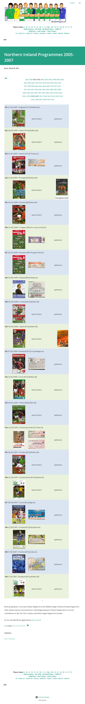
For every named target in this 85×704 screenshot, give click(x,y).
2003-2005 (26, 96)
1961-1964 (34, 86)
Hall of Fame (29, 29)
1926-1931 (35, 83)
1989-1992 (26, 93)
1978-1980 (34, 89)
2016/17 (58, 29)
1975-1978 (27, 89)
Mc (48, 27)
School (60, 33)
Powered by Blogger (43, 697)
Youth (55, 33)
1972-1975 (57, 86)
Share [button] (6, 626)
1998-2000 (49, 93)
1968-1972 (50, 86)
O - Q (59, 27)
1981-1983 (42, 89)
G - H (39, 27)
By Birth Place (48, 29)
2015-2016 (34, 99)
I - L (44, 27)
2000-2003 (58, 93)
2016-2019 (42, 99)
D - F (33, 27)
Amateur (43, 33)
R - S (64, 27)
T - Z (70, 27)
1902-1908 (52, 79)
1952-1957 (57, 83)
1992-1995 (34, 93)
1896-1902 (44, 79)
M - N (53, 27)
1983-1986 (49, 89)
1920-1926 (27, 83)
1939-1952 (50, 83)
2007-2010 (43, 96)
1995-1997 (41, 93)
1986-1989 (57, 89)
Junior (49, 33)
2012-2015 (59, 96)
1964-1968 (42, 86)
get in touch (36, 620)
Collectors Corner (19, 626)
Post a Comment (9, 639)
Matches (32, 31)
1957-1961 (27, 86)
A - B (25, 27)
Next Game (51, 31)
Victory (36, 33)
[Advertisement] (42, 656)
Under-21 (21, 33)
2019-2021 (50, 99)
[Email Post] (28, 626)
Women (66, 33)
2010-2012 (51, 96)
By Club (38, 29)
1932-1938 (42, 83)
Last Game (41, 31)
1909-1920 (60, 79)
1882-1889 (29, 79)
